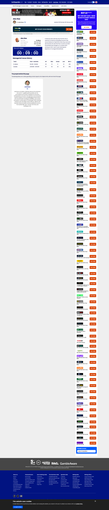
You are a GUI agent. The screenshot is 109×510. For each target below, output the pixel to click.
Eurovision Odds (64, 481)
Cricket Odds (39, 479)
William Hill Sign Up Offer (89, 479)
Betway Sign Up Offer (88, 486)
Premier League (27, 476)
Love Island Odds (64, 479)
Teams (32, 6)
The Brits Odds (63, 484)
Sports (50, 2)
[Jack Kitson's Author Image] (27, 83)
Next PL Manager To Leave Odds (20, 6)
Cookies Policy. (79, 504)
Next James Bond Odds (65, 486)
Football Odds (39, 476)
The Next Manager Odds (53, 476)
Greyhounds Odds (40, 478)
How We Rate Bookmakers (17, 484)
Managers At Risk (52, 479)
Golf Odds (39, 482)
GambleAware (72, 466)
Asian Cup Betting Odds (29, 482)
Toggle (93, 2)
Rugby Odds (39, 484)
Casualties (46, 6)
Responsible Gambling (17, 486)
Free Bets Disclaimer (16, 489)
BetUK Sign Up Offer (88, 481)
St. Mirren (38, 40)
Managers (39, 6)
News (39, 2)
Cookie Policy (15, 482)
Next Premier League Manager (54, 478)
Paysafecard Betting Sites (77, 484)
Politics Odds (63, 478)
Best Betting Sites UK (76, 476)
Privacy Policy (15, 481)
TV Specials (63, 476)
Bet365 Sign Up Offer (88, 478)
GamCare (67, 466)
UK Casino (69, 2)
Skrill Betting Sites (76, 486)
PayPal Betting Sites (76, 481)
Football (30, 2)
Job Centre (63, 6)
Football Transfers (28, 487)
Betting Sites (45, 2)
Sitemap (14, 490)
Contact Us (15, 479)
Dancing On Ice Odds (64, 482)
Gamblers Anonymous (79, 466)
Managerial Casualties (53, 481)
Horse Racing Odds (40, 481)
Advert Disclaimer (93, 9)
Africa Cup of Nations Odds (30, 479)
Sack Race (55, 2)
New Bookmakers (76, 482)
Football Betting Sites (76, 487)
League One (27, 484)
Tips (25, 2)
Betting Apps (75, 478)
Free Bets (35, 2)
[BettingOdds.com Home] (17, 2)
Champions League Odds (30, 481)
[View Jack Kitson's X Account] (25, 22)
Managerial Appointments (53, 482)
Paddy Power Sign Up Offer (89, 476)
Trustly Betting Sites (76, 479)
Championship (28, 478)
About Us (14, 476)
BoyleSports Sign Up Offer (89, 484)
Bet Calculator (62, 2)
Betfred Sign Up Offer (88, 482)
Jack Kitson (21, 22)
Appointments (55, 6)
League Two (27, 486)
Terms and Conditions (17, 487)
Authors (14, 478)
